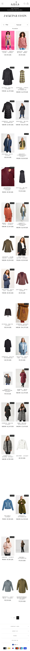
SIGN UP (25, 647)
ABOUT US (15, 631)
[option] (15, 9)
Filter (6, 25)
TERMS (15, 635)
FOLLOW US (15, 640)
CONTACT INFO (15, 626)
